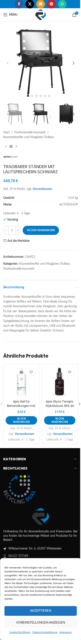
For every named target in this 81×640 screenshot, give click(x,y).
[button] (7, 63)
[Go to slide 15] (45, 96)
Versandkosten (42, 189)
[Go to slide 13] (36, 96)
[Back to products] (11, 146)
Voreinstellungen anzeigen (40, 622)
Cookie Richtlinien (19, 632)
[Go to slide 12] (32, 96)
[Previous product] (5, 146)
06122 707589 (18, 555)
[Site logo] (40, 14)
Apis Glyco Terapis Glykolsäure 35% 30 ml (59, 405)
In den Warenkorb (41, 230)
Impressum (65, 632)
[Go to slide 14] (41, 96)
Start (6, 132)
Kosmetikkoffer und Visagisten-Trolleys (28, 137)
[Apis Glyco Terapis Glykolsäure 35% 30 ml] (60, 382)
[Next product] (16, 146)
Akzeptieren (40, 610)
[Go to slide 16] (49, 96)
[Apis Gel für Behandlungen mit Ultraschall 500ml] (21, 382)
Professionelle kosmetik (30, 132)
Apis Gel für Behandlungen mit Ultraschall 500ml (21, 405)
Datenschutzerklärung (44, 632)
